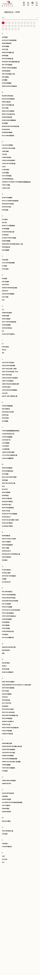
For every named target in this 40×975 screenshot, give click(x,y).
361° (3, 862)
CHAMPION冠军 (6, 157)
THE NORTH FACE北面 (8, 752)
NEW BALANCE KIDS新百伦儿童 (11, 554)
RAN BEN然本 (6, 663)
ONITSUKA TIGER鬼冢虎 (9, 576)
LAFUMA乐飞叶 (6, 440)
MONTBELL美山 (6, 504)
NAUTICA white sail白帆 (9, 538)
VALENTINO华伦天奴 (8, 793)
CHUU (4, 166)
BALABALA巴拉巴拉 (7, 95)
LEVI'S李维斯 (5, 443)
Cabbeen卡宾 (6, 188)
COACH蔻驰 (5, 172)
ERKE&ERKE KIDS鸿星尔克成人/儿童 (12, 244)
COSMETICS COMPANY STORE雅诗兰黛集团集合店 (16, 182)
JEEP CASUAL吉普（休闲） (9, 368)
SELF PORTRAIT (6, 703)
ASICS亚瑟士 (5, 77)
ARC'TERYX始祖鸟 (7, 64)
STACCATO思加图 (7, 730)
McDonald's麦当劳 (7, 523)
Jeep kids (5, 393)
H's (3, 309)
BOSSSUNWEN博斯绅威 (9, 120)
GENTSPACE (5, 284)
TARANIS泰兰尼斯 (7, 743)
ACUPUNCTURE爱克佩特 (9, 40)
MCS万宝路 (5, 474)
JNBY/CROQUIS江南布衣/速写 (10, 384)
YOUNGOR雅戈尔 (7, 846)
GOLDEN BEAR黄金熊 (8, 293)
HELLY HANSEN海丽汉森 (9, 321)
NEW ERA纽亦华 (6, 557)
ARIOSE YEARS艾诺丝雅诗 (9, 67)
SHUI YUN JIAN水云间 (8, 712)
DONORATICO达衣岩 (8, 203)
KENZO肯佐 (5, 418)
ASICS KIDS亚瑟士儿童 (8, 74)
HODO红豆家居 (6, 325)
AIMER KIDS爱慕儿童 (8, 52)
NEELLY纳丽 (5, 548)
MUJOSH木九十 (6, 517)
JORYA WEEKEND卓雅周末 (9, 390)
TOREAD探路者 (6, 764)
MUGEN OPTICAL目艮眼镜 (9, 513)
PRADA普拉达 (6, 622)
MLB (3, 486)
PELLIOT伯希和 (6, 604)
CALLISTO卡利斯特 (7, 145)
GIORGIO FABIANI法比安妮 (9, 287)
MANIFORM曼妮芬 (7, 468)
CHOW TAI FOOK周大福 (8, 163)
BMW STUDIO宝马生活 (8, 114)
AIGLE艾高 (5, 49)
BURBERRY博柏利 (7, 132)
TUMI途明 (5, 771)
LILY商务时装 (5, 449)
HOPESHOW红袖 (7, 328)
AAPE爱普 (5, 37)
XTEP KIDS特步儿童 (7, 831)
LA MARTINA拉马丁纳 (8, 433)
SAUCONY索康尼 (7, 694)
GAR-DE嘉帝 (5, 281)
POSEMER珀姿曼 (7, 619)
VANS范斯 (5, 796)
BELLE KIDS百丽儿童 (8, 105)
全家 (3, 653)
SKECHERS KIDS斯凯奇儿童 (10, 715)
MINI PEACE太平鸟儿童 (8, 483)
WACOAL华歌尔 (6, 821)
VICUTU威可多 (6, 805)
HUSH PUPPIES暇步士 (8, 334)
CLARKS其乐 (5, 169)
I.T (2, 343)
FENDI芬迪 (5, 259)
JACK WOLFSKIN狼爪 (8, 362)
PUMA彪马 (5, 634)
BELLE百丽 (5, 108)
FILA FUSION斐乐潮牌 (8, 262)
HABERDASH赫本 (7, 312)
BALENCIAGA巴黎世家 (8, 99)
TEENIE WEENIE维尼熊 (8, 749)
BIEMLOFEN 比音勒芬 (8, 111)
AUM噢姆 (4, 80)
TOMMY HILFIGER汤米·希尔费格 (11, 761)
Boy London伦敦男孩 (8, 135)
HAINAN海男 (5, 315)
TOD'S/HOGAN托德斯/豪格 (9, 758)
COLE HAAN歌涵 (6, 175)
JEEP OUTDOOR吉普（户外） (10, 371)
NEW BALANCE (6, 551)
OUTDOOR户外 (6, 582)
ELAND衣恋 (5, 234)
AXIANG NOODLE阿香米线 (9, 86)
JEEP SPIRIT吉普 (7, 374)
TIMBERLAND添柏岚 (8, 755)
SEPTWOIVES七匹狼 (7, 709)
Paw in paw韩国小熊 (8, 637)
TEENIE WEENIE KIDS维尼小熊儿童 (12, 746)
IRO (3, 353)
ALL (3, 22)
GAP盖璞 (4, 278)
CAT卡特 (4, 154)
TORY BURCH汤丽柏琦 (8, 768)
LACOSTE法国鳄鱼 (7, 437)
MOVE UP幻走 (6, 510)
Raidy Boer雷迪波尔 (7, 672)
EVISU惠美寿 (5, 250)
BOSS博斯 (5, 123)
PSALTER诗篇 (6, 628)
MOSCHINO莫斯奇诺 (8, 507)
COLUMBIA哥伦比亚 (7, 178)
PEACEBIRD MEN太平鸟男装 (10, 600)
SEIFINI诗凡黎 (6, 700)
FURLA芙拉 (5, 269)
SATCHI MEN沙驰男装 (8, 687)
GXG (3, 300)
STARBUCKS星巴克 (7, 733)
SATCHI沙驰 (5, 691)
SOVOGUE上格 (6, 724)
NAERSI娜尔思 (6, 535)
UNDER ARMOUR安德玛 (9, 780)
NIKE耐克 (4, 560)
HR (3, 331)
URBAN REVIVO (6, 783)
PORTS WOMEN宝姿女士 (9, 616)
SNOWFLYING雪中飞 (8, 721)
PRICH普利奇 (6, 625)
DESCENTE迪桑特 (7, 197)
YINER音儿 (5, 843)
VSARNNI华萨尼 (6, 811)
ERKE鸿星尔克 (6, 247)
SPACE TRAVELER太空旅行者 (10, 727)
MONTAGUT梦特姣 (7, 501)
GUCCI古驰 (5, 297)
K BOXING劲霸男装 (7, 405)
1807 (3, 856)
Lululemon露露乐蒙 (7, 458)
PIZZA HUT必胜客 (7, 607)
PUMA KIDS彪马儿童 (8, 631)
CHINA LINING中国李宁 (8, 160)
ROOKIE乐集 (5, 669)
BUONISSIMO (6, 129)
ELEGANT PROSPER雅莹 (9, 238)
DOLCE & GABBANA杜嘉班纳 (10, 200)
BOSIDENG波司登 (7, 117)
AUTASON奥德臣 (6, 83)
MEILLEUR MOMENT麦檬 (9, 477)
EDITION (4, 222)
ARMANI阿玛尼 (6, 71)
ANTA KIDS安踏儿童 (7, 58)
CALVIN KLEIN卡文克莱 (8, 148)
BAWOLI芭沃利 (6, 102)
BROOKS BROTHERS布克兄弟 (10, 126)
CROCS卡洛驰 (6, 185)
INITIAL (4, 349)
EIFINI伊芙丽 (5, 228)
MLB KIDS (5, 489)
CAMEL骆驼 (5, 151)
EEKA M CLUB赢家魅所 (8, 225)
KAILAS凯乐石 (6, 408)
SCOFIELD (5, 697)
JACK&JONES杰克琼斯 (8, 365)
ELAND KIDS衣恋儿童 (8, 231)
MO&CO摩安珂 (6, 492)
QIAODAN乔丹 (6, 650)
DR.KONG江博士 (6, 206)
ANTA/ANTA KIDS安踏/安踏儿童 (11, 61)
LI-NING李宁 (5, 446)
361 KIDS (4, 859)
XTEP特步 (5, 834)
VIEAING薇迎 (5, 808)
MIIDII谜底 (5, 480)
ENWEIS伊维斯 (6, 241)
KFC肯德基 (5, 421)
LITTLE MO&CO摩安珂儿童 (9, 455)
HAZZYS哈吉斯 (6, 318)
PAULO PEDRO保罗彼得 (9, 594)
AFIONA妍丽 (5, 46)
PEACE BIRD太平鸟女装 (8, 597)
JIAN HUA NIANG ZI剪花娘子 (10, 377)
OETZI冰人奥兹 (6, 572)
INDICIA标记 (5, 346)
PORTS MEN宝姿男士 (8, 613)
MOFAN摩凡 (5, 495)
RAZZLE (4, 666)
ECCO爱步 (5, 219)
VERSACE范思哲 (6, 799)
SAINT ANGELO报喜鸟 (8, 681)
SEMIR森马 (5, 706)
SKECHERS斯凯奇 (7, 718)
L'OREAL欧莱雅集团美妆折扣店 (10, 430)
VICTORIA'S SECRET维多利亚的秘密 (12, 802)
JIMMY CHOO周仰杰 (7, 381)
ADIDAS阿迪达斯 (6, 43)
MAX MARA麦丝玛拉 (7, 471)
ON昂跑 (4, 579)
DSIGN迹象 (5, 210)
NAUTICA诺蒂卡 (6, 541)
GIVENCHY (5, 290)
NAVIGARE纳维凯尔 (7, 544)
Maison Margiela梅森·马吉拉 (10, 520)
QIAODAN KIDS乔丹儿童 (9, 647)
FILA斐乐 (4, 265)
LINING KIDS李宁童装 (8, 452)
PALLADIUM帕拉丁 (7, 591)
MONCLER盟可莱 (7, 498)
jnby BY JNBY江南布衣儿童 (9, 396)
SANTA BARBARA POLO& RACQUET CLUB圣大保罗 (16, 684)
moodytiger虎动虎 (7, 526)
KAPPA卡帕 (5, 415)
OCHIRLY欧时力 (6, 569)
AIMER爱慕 (5, 55)
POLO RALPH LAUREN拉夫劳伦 (11, 610)
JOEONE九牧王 (6, 387)
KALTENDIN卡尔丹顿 (8, 412)
